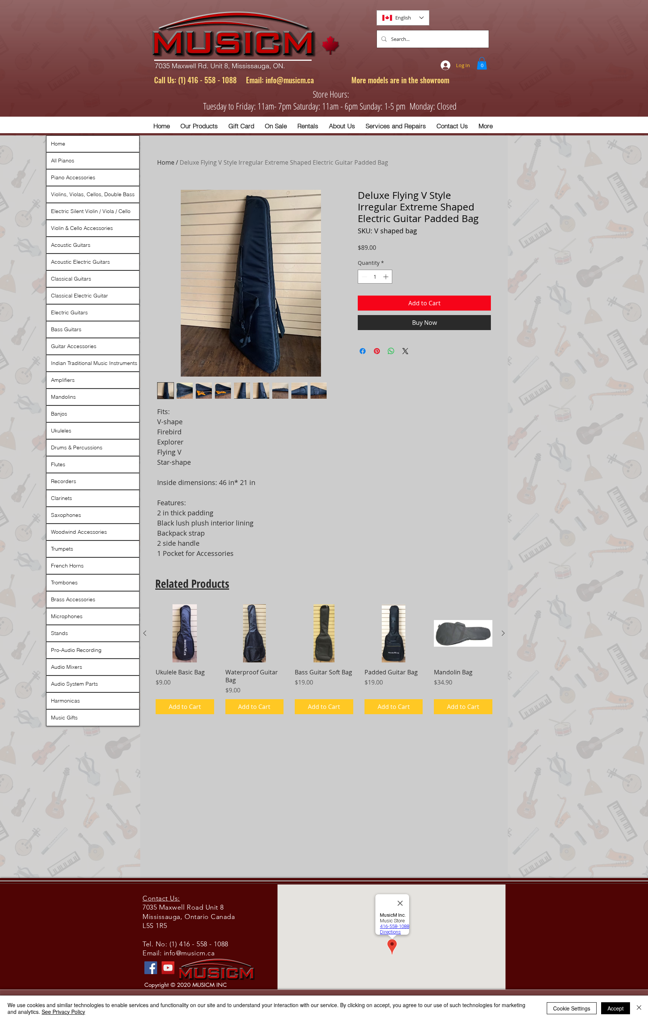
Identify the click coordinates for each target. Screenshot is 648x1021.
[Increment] (386, 276)
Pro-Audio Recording (76, 650)
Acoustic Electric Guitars (80, 261)
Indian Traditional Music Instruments (94, 363)
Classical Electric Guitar (79, 295)
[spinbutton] (375, 276)
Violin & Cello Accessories (82, 228)
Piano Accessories (73, 177)
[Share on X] (405, 351)
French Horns (67, 565)
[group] (324, 659)
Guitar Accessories (73, 346)
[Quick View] (185, 633)
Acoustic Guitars (70, 245)
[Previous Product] (144, 633)
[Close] (639, 1008)
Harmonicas (65, 700)
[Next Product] (503, 633)
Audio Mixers (66, 667)
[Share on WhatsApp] (391, 351)
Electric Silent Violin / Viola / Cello (90, 211)
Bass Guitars (66, 329)
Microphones (66, 616)
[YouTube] (168, 967)
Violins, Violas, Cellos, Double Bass (93, 194)
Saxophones (66, 515)
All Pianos (62, 160)
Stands (59, 633)
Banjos (59, 413)
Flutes (58, 464)
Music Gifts (64, 717)
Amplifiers (63, 380)
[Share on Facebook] (362, 351)
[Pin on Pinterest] (376, 351)
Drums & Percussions (76, 447)
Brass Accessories (73, 599)
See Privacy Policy (63, 1011)
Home (165, 162)
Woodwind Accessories (79, 532)
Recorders (63, 481)
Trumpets (62, 548)
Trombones (64, 582)
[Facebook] (150, 967)
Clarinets (61, 498)
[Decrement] (363, 276)
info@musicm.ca (290, 80)
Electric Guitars (69, 312)
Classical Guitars (71, 278)
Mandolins (63, 396)
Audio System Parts (74, 683)
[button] (482, 63)
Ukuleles (61, 430)
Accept (616, 1008)
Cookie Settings (571, 1008)
